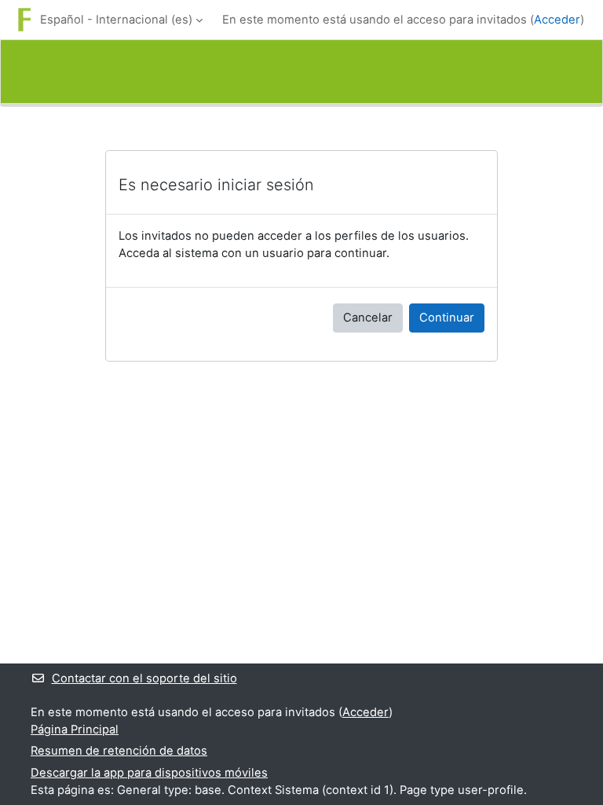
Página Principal (75, 729)
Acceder (557, 20)
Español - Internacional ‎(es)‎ (116, 20)
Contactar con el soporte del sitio (144, 678)
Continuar (446, 318)
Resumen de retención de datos (119, 751)
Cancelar (368, 318)
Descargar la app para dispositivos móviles (149, 773)
